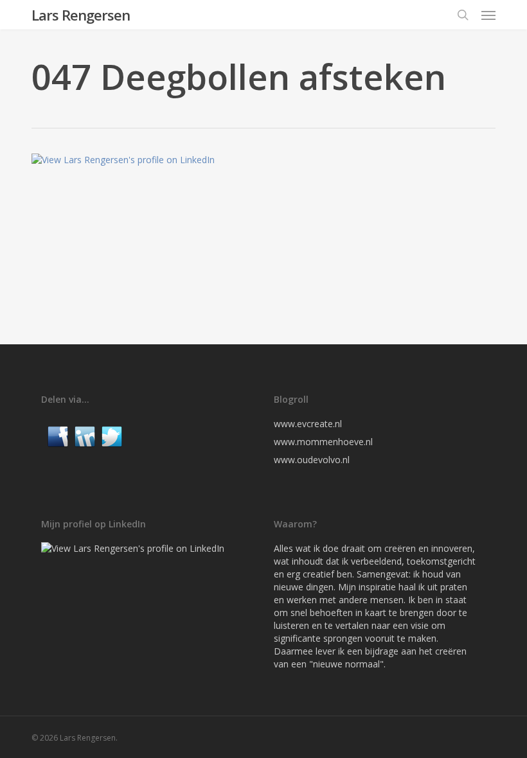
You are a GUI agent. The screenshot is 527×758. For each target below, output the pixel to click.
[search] (463, 15)
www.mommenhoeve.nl (323, 442)
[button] (488, 14)
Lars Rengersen (80, 15)
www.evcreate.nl (308, 424)
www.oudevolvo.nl (312, 460)
